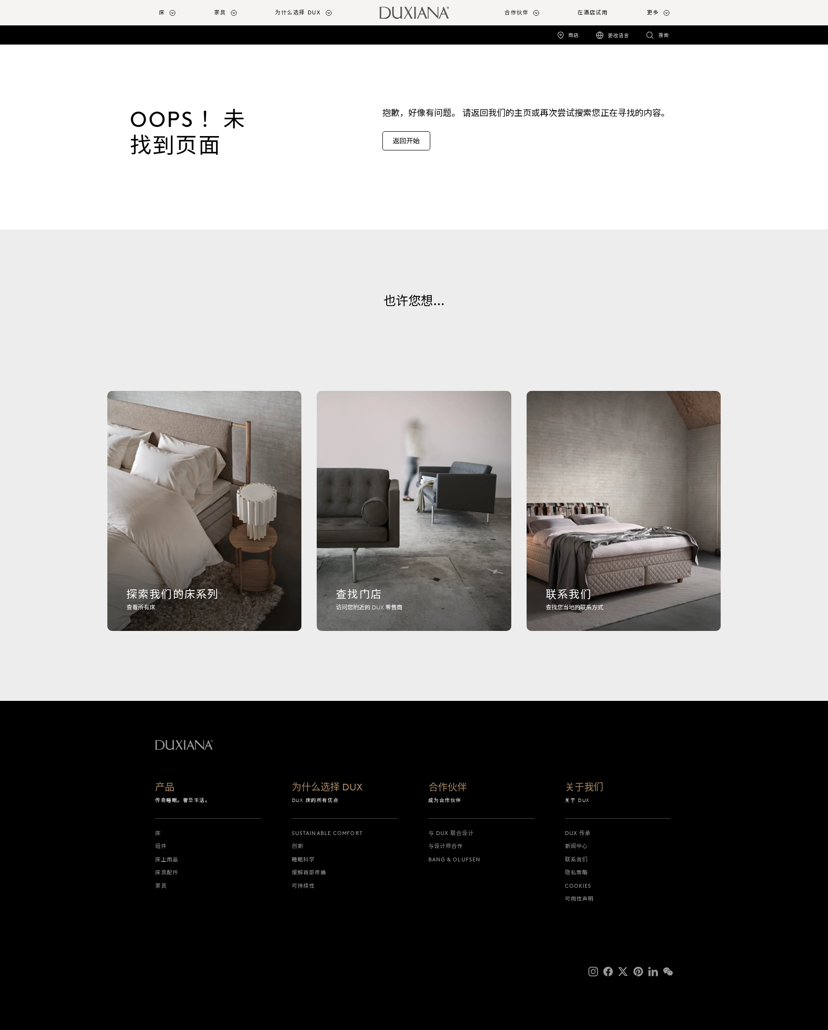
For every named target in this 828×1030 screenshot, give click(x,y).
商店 (573, 35)
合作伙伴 (447, 787)
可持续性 (303, 885)
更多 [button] (653, 12)
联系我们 (576, 859)
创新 (297, 846)
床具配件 (166, 872)
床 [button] (162, 12)
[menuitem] (182, 12)
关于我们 (584, 787)
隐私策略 (576, 872)
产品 (164, 787)
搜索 (663, 35)
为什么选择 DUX (327, 787)
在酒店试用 (592, 12)
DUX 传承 (578, 833)
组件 (161, 846)
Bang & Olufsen (454, 859)
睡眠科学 (303, 859)
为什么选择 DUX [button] (298, 12)
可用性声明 (579, 898)
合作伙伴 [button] (517, 12)
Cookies (578, 885)
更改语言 (618, 36)
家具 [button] (220, 12)
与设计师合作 (445, 846)
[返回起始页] (414, 12)
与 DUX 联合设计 (451, 833)
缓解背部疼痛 (309, 872)
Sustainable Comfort (327, 833)
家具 (161, 885)
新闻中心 (576, 846)
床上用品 (166, 859)
